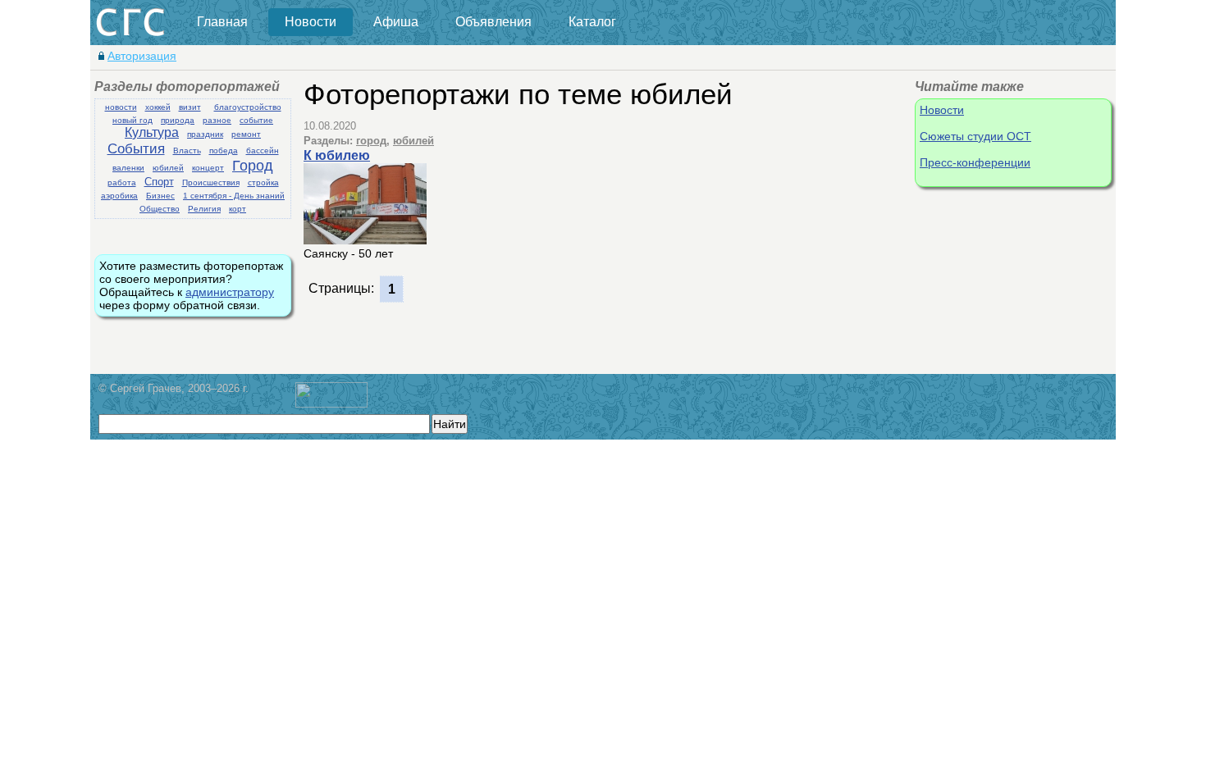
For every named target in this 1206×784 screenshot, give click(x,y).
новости (121, 107)
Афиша (395, 22)
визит (190, 107)
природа (177, 120)
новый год (132, 120)
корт (237, 208)
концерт (208, 167)
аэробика (119, 195)
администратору (229, 292)
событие (256, 120)
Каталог (592, 22)
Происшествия (211, 182)
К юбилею (337, 155)
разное (217, 120)
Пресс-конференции (975, 162)
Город (252, 165)
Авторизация (141, 55)
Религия (204, 208)
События (136, 148)
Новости (310, 22)
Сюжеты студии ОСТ (975, 136)
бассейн (262, 150)
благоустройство (247, 107)
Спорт (159, 181)
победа (223, 150)
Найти (449, 424)
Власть (187, 150)
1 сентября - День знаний (234, 195)
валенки (128, 167)
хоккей (158, 107)
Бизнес (160, 195)
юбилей (168, 167)
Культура (152, 132)
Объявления (493, 22)
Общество (159, 208)
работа (121, 182)
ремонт (246, 134)
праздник (205, 134)
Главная (222, 22)
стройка (263, 182)
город (371, 140)
